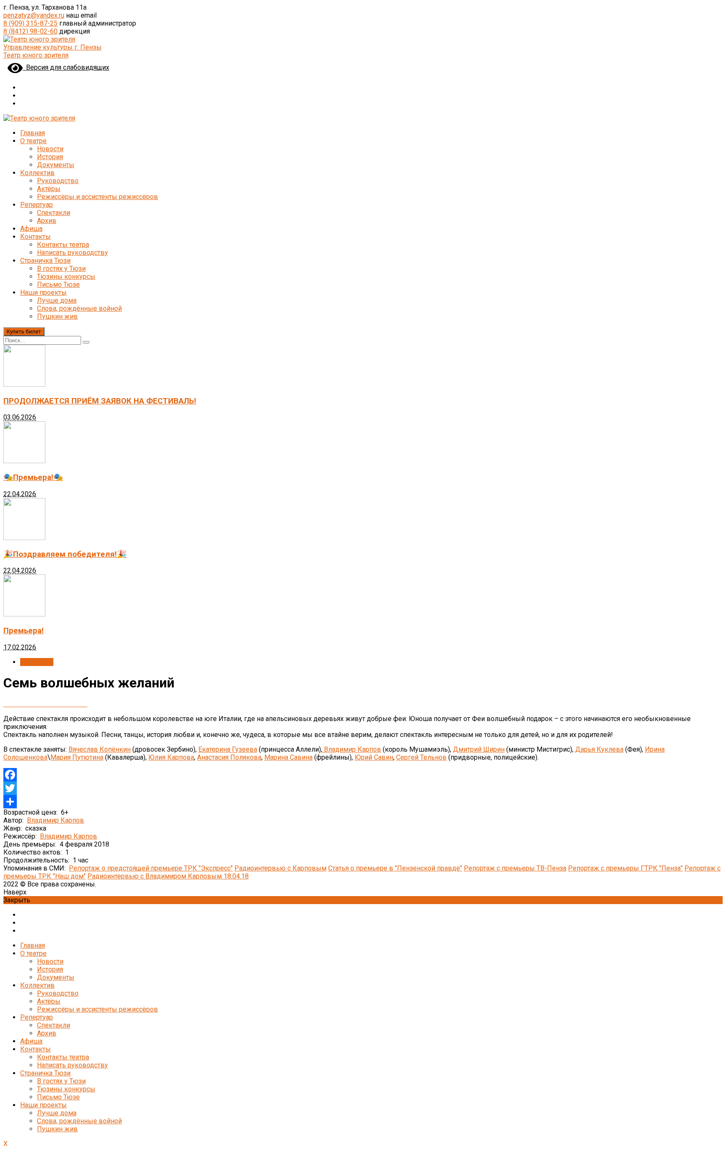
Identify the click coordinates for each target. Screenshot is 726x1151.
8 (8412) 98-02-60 (30, 31)
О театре (33, 141)
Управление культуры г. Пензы (52, 47)
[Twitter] (363, 788)
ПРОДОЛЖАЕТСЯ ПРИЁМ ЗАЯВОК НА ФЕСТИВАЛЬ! (99, 401)
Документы (55, 165)
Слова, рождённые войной (79, 308)
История (50, 157)
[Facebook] (363, 774)
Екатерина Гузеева (227, 749)
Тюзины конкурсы (66, 277)
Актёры (48, 189)
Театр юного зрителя (35, 55)
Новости (50, 149)
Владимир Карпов (351, 749)
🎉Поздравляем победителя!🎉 (64, 554)
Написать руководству (72, 253)
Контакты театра (63, 245)
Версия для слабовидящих (66, 67)
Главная (32, 133)
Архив (46, 221)
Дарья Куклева (599, 749)
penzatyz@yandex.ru (33, 15)
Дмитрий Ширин (479, 749)
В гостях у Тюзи (61, 269)
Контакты (35, 237)
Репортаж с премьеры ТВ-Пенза (515, 868)
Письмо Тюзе (58, 284)
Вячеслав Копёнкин (99, 749)
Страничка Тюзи (45, 261)
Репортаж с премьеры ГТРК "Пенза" (625, 868)
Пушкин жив (57, 316)
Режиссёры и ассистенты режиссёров (97, 197)
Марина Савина (288, 757)
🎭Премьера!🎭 (33, 477)
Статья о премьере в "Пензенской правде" (395, 868)
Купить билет (24, 331)
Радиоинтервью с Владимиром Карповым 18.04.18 (168, 876)
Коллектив (37, 173)
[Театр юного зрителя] (39, 39)
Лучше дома (56, 300)
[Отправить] (363, 801)
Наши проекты (43, 292)
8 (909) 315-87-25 (30, 23)
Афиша (31, 229)
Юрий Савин (374, 757)
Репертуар (36, 205)
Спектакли (53, 213)
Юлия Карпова (171, 757)
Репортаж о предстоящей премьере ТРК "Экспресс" (151, 868)
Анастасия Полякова (229, 757)
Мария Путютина (76, 757)
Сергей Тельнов (421, 757)
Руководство (58, 181)
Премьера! (23, 630)
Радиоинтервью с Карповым (280, 868)
